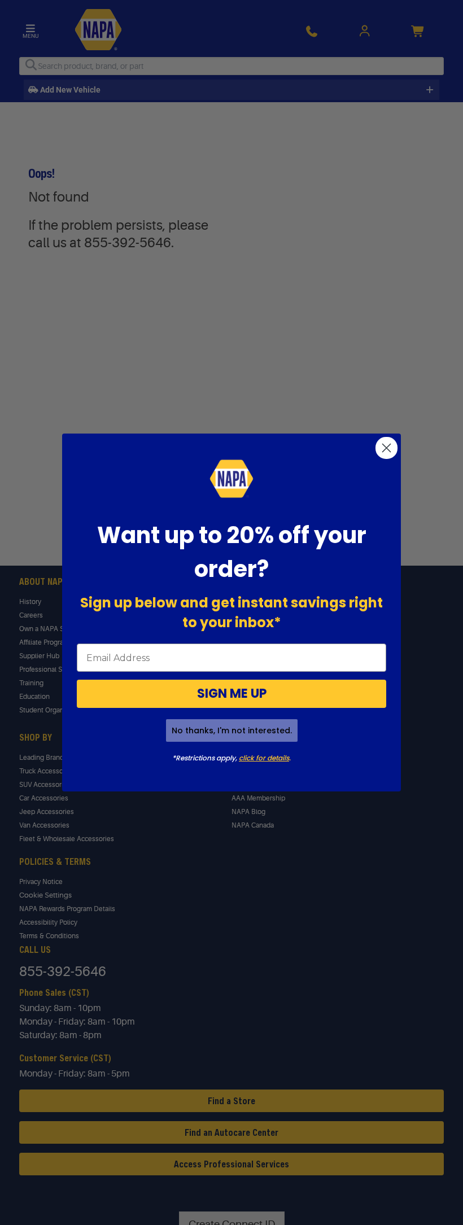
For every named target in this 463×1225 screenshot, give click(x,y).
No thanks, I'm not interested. (232, 730)
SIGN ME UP (232, 693)
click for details (264, 758)
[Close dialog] (386, 448)
